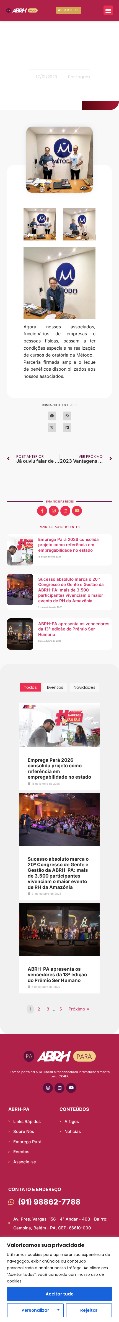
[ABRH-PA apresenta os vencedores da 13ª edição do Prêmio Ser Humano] (59, 955)
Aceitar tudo (60, 1294)
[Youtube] (77, 511)
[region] (59, 1279)
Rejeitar (88, 1310)
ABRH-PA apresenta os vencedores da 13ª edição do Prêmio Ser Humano (73, 629)
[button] (108, 10)
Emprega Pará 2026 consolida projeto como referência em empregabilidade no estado (68, 545)
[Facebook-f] (42, 511)
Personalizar (35, 1310)
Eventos (55, 687)
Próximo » (79, 1009)
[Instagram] (54, 511)
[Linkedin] (65, 511)
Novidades (84, 687)
